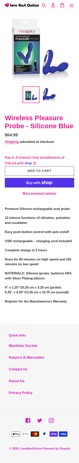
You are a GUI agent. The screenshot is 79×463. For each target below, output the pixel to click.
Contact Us (18, 369)
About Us (17, 381)
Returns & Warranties (26, 357)
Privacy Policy (20, 393)
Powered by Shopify (56, 448)
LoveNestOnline (31, 448)
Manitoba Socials (23, 346)
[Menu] (71, 5)
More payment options (39, 193)
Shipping (12, 142)
